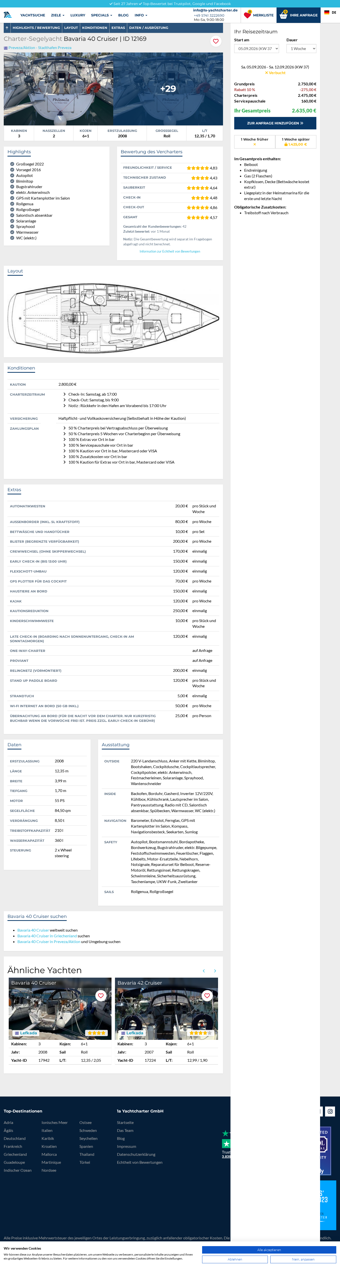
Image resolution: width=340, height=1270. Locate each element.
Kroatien (49, 1146)
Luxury (77, 15)
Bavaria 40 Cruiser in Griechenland (47, 935)
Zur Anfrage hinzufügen (273, 123)
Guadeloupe (14, 1162)
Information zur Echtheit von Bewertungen (170, 251)
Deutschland (15, 1138)
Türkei (84, 1162)
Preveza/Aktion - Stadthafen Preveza (39, 47)
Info (140, 15)
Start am (241, 39)
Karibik (48, 1138)
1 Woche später (296, 142)
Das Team (125, 1130)
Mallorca (49, 1154)
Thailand (86, 1154)
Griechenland (15, 1154)
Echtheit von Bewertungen (140, 1162)
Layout (71, 28)
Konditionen (94, 28)
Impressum (126, 1146)
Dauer (292, 39)
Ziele (56, 15)
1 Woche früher (254, 139)
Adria (8, 1122)
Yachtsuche (32, 15)
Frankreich (13, 1146)
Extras (118, 28)
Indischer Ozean (18, 1170)
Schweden (88, 1130)
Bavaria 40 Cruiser (33, 930)
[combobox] (330, 12)
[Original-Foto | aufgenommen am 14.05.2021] (58, 88)
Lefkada (28, 1033)
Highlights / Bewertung (36, 28)
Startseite (125, 1122)
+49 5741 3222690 (209, 15)
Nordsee (49, 1170)
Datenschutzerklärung (136, 1154)
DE (334, 12)
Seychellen (88, 1138)
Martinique (51, 1162)
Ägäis (8, 1130)
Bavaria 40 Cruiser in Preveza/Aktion (48, 941)
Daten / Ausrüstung (148, 28)
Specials (100, 15)
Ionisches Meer (55, 1122)
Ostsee (85, 1122)
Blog (123, 15)
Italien (47, 1130)
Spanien (86, 1146)
